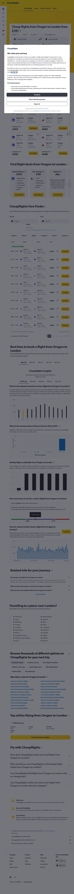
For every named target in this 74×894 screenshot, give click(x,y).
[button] (37, 95)
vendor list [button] (14, 72)
